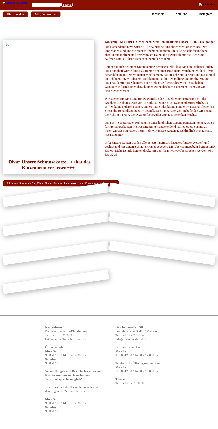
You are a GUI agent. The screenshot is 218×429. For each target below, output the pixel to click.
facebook (158, 13)
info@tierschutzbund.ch (131, 339)
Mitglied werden (45, 14)
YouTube (181, 13)
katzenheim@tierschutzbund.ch (65, 339)
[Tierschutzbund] (15, 2)
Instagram (205, 13)
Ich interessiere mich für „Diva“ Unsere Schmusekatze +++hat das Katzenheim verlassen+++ (61, 183)
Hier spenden (15, 14)
